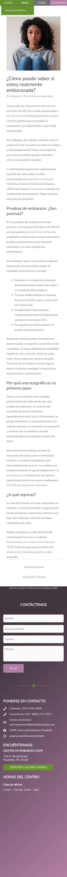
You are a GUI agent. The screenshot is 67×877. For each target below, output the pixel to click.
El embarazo (14, 96)
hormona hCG (19, 116)
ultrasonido (13, 160)
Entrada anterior (34, 567)
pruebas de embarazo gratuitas (25, 552)
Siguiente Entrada (34, 577)
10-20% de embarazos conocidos (27, 485)
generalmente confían (38, 232)
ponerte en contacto (41, 179)
